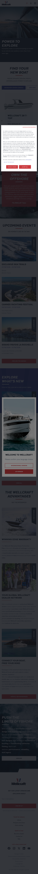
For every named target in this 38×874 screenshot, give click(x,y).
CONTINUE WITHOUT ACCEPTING (29, 127)
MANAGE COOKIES (12, 166)
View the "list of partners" (9, 162)
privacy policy (28, 159)
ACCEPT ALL (25, 166)
